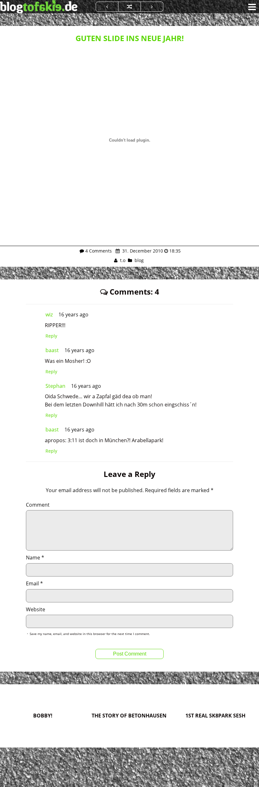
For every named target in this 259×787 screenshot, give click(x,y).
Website (35, 609)
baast (52, 350)
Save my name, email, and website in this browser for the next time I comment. (90, 633)
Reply (51, 336)
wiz (49, 314)
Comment (38, 504)
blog (139, 260)
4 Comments (98, 251)
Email (34, 583)
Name (35, 557)
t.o (122, 260)
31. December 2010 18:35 (151, 251)
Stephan (55, 385)
